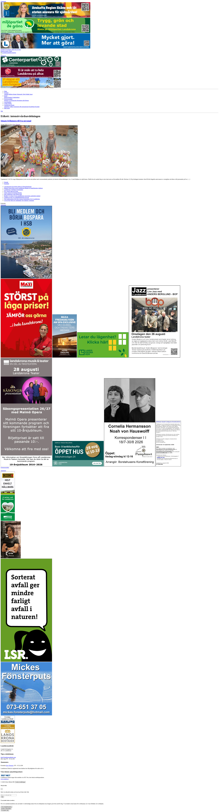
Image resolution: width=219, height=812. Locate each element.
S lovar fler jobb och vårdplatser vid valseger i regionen (19, 200)
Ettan (5, 91)
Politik (28, 94)
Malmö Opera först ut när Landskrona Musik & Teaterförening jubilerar (23, 188)
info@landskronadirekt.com (8, 757)
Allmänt (6, 94)
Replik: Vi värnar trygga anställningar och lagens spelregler (22, 196)
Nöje (24, 94)
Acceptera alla (4, 810)
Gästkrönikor (16, 97)
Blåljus (11, 94)
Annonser (3, 1)
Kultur (15, 94)
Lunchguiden (7, 102)
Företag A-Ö (7, 100)
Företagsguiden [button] (8, 99)
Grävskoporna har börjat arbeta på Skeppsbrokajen (17, 186)
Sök (2, 797)
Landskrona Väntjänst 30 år (13, 189)
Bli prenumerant (24, 106)
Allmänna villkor (9, 106)
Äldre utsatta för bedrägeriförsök (13, 193)
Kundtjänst (32, 106)
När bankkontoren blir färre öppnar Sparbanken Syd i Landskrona (22, 199)
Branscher (14, 100)
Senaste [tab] (6, 182)
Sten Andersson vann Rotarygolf (13, 194)
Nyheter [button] (6, 92)
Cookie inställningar (20, 782)
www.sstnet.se (4, 779)
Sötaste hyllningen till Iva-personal (16, 121)
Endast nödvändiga (6, 808)
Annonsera (17, 106)
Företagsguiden (5, 467)
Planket (10, 97)
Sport (31, 94)
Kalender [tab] (6, 183)
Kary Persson (16, 124)
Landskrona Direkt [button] (9, 105)
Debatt (6, 97)
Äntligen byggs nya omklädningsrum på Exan (16, 197)
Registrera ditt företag (23, 100)
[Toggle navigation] (1, 54)
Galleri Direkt (8, 103)
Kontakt (37, 106)
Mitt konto (7, 108)
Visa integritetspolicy (6, 806)
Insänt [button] (5, 96)
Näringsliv (20, 94)
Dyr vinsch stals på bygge (11, 191)
